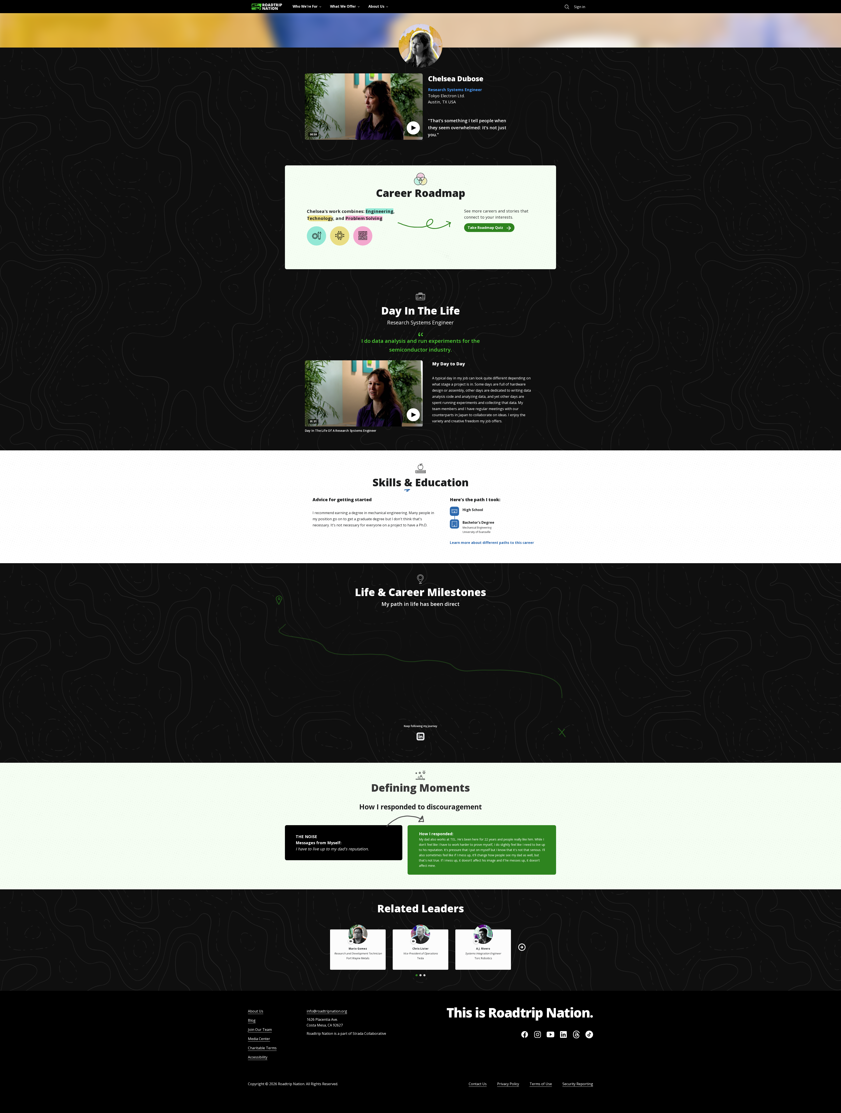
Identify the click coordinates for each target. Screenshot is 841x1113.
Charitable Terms (262, 1048)
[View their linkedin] (420, 736)
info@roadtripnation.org (327, 1011)
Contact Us (478, 1083)
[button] (413, 127)
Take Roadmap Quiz (485, 227)
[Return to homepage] (266, 7)
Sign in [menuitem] (579, 6)
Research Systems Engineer (455, 89)
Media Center (259, 1038)
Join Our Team (260, 1029)
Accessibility (257, 1057)
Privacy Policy (508, 1083)
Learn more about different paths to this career (492, 542)
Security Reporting (577, 1083)
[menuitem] (567, 7)
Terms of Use (541, 1083)
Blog (252, 1020)
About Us (255, 1011)
